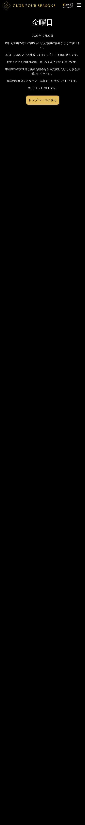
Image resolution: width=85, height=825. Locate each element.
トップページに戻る (42, 100)
